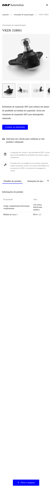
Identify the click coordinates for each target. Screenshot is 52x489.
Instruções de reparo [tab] (36, 181)
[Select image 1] (8, 90)
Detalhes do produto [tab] (12, 181)
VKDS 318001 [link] (44, 15)
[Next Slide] (46, 57)
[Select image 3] (37, 90)
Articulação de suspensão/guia (24, 15)
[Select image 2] (23, 90)
